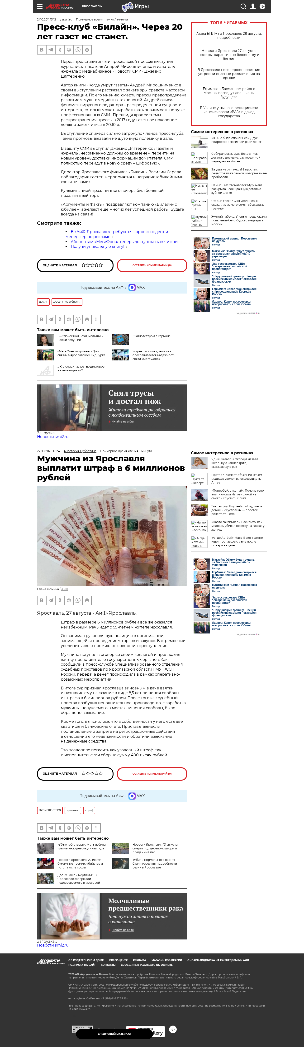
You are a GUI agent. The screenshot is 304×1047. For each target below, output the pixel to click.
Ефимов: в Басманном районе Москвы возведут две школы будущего (229, 93)
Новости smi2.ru (53, 436)
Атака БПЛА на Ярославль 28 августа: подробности (229, 36)
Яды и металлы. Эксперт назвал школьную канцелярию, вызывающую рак (234, 463)
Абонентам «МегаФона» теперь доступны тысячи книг (125, 241)
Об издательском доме (86, 960)
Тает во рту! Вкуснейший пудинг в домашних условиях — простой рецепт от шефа (236, 510)
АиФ (64, 589)
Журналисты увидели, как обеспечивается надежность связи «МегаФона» (154, 355)
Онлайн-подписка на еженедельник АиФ (218, 960)
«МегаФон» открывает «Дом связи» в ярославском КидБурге (81, 353)
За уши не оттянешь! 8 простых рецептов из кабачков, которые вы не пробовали (239, 173)
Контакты (108, 965)
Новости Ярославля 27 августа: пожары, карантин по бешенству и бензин (229, 55)
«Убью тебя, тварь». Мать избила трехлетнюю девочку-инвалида (81, 846)
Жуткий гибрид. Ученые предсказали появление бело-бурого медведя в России (239, 220)
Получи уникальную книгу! (97, 246)
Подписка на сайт (81, 965)
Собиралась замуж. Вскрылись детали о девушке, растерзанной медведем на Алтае (235, 157)
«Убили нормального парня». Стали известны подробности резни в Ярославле (155, 863)
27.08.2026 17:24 (48, 451)
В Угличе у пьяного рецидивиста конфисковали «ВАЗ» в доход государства (229, 112)
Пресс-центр (118, 960)
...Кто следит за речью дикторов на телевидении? (80, 368)
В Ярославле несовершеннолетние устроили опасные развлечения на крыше (229, 74)
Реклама (139, 960)
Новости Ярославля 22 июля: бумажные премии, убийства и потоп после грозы (80, 863)
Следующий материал (114, 1034)
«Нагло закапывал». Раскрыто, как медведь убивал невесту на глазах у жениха (238, 525)
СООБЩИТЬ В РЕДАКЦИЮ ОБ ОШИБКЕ (147, 965)
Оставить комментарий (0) (152, 265)
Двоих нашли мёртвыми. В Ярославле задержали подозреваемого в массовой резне (68, 880)
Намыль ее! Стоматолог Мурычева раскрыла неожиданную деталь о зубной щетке (236, 188)
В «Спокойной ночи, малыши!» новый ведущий (80, 338)
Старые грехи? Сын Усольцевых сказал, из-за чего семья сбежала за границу (238, 204)
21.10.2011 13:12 (46, 19)
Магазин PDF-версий (167, 960)
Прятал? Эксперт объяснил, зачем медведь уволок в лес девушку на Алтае (236, 478)
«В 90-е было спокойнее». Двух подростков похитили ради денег (236, 140)
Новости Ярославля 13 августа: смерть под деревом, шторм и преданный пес (155, 848)
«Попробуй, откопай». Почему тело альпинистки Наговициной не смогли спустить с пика (237, 494)
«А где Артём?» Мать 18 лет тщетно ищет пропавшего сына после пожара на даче (237, 541)
